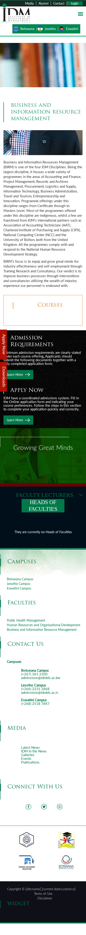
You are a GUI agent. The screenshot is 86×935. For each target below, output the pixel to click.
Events (26, 758)
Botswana (27, 29)
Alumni (43, 3)
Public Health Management (26, 620)
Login (74, 3)
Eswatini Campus (19, 588)
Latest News (30, 747)
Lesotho (50, 29)
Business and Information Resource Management (42, 629)
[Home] (16, 13)
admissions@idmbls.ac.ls (39, 692)
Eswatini (72, 29)
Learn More (15, 374)
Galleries (27, 755)
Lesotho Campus (18, 584)
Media (29, 3)
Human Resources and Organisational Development (43, 625)
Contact (58, 3)
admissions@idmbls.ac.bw (40, 678)
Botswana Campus (20, 579)
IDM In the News (34, 751)
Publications (30, 762)
